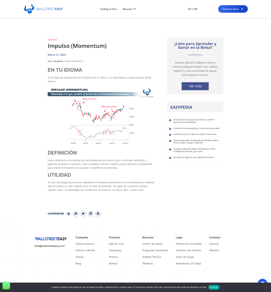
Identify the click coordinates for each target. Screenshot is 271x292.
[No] (266, 287)
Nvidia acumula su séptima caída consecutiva (194, 134)
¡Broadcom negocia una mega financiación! (194, 157)
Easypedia (58, 61)
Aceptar (214, 287)
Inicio (50, 61)
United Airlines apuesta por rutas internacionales (196, 128)
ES (189, 9)
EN (195, 9)
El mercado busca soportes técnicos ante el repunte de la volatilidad (193, 120)
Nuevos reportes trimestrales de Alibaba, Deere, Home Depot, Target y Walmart (195, 141)
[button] (129, 9)
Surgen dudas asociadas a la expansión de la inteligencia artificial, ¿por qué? (194, 150)
